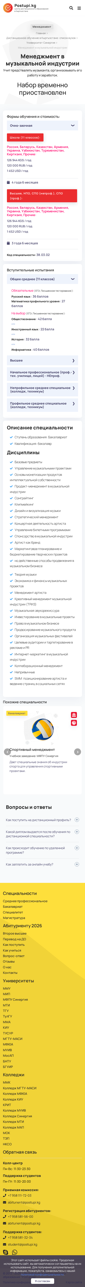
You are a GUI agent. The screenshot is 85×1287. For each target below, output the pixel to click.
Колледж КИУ (13, 1099)
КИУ (6, 1027)
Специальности (20, 893)
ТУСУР (8, 1033)
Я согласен (42, 1281)
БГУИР (8, 1067)
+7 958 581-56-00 (20, 1216)
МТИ (6, 1005)
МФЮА (8, 1044)
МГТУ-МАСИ (12, 1039)
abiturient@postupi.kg (24, 1202)
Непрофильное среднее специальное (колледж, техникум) (40, 389)
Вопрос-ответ (14, 956)
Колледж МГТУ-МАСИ (19, 1088)
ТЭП (6, 1138)
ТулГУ (7, 1016)
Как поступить (14, 944)
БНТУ (7, 1061)
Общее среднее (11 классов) (32, 279)
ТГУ (6, 1011)
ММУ (6, 988)
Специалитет (13, 912)
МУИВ (7, 1050)
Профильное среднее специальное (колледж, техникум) (38, 405)
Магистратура (14, 918)
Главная (41, 33)
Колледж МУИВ (14, 1110)
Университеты (18, 981)
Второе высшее (14, 933)
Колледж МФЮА (15, 1093)
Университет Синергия (40, 42)
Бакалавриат (13, 906)
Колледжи (13, 1075)
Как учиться (12, 950)
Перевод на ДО (14, 939)
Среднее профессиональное (25, 901)
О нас (7, 967)
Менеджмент (42, 26)
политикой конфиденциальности (42, 1274)
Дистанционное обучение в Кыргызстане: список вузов (41, 38)
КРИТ (7, 1105)
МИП (6, 994)
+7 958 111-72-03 (19, 1195)
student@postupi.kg (22, 1244)
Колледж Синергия (17, 1116)
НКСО (7, 1144)
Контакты (10, 972)
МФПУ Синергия (15, 999)
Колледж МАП (13, 1127)
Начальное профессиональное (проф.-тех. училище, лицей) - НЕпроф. (41, 374)
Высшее (16, 360)
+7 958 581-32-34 (20, 1237)
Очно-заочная (21, 125)
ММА (6, 1022)
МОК (6, 1133)
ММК (6, 1082)
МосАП (8, 1055)
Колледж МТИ (13, 1121)
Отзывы (9, 961)
